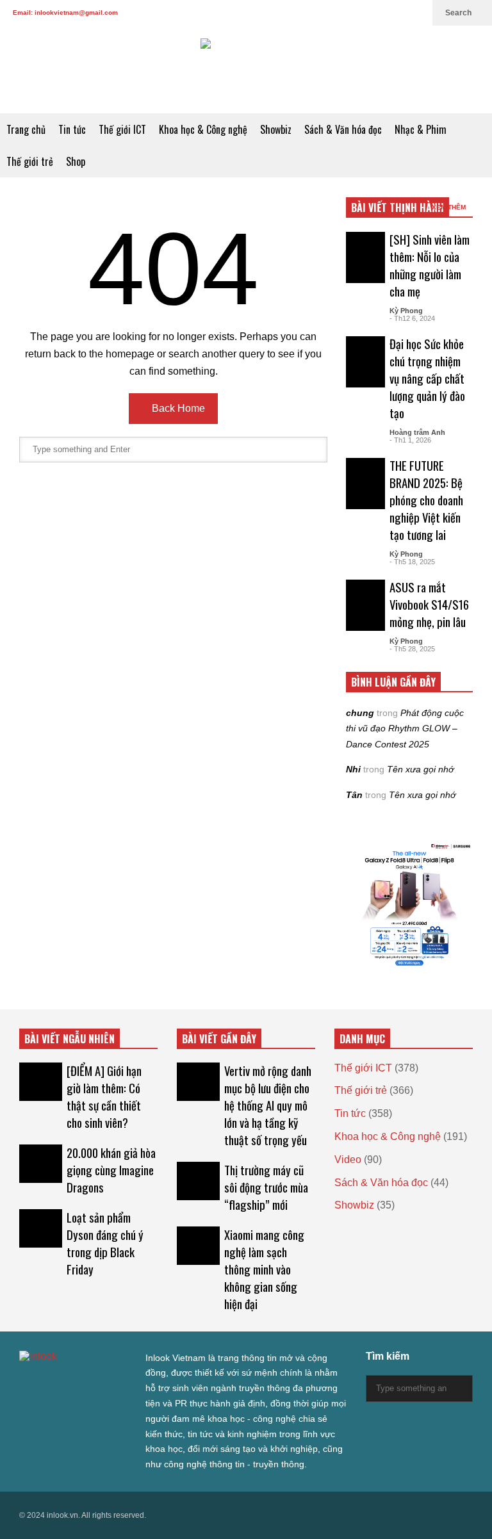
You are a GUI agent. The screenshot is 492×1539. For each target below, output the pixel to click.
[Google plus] (354, 13)
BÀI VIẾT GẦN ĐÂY (219, 1038)
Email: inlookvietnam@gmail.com (65, 12)
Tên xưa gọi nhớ (420, 769)
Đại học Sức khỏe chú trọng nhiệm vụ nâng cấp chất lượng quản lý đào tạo (427, 378)
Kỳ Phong (406, 310)
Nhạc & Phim (421, 129)
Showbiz (275, 129)
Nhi (353, 769)
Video (347, 1159)
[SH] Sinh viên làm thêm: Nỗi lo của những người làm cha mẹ (430, 265)
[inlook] (246, 69)
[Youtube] (395, 13)
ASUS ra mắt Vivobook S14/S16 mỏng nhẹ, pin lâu (429, 604)
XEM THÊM (450, 207)
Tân (354, 795)
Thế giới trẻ (29, 161)
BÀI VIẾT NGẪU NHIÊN (69, 1038)
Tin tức (72, 129)
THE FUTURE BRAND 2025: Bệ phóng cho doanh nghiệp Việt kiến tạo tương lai (426, 500)
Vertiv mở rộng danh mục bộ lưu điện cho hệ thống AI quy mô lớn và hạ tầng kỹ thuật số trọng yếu (267, 1105)
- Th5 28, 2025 (412, 649)
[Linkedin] (416, 13)
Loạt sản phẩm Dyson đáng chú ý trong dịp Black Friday (105, 1243)
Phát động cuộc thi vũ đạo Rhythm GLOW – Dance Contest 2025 (405, 728)
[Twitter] (313, 13)
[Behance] (116, 1382)
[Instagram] (375, 13)
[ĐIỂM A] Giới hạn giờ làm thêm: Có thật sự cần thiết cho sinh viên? (104, 1096)
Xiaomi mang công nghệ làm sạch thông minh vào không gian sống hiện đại (264, 1269)
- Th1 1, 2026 (410, 440)
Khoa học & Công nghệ (203, 129)
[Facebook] (334, 13)
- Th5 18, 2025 (412, 562)
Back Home (177, 408)
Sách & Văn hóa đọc (343, 129)
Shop (75, 161)
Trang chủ (25, 129)
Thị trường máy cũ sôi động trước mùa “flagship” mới (266, 1187)
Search (459, 12)
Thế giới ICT (122, 129)
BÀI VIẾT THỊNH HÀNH (397, 207)
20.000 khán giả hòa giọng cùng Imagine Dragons (111, 1170)
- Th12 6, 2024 (412, 318)
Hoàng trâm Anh (417, 432)
